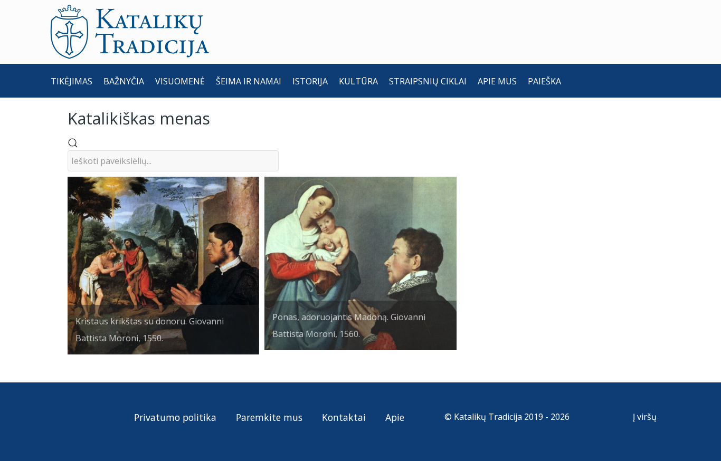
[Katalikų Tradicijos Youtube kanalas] (99, 416)
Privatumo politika (175, 417)
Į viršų (646, 416)
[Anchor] (218, 117)
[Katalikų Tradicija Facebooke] (80, 416)
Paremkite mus (269, 417)
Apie (394, 417)
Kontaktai (344, 417)
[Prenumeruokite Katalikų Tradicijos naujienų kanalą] (60, 416)
